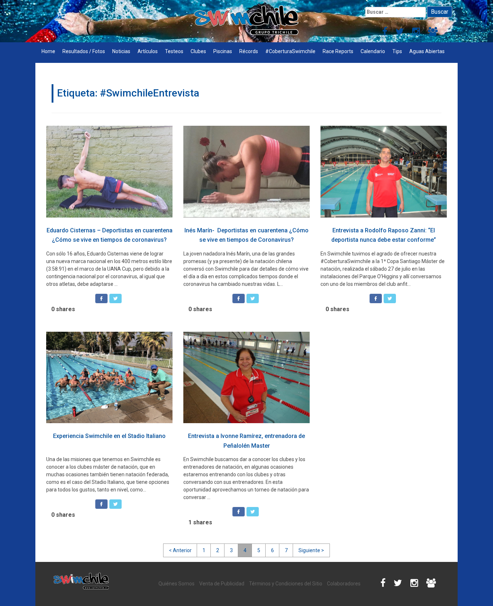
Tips (397, 51)
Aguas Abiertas (427, 51)
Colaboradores (344, 583)
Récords (248, 51)
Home (48, 51)
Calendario (373, 51)
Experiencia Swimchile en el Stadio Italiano (109, 436)
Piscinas (222, 51)
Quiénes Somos (176, 583)
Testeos (174, 51)
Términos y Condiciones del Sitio (285, 583)
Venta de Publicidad (221, 583)
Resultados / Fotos (83, 51)
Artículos (148, 51)
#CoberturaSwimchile (290, 51)
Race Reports (338, 51)
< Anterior (180, 550)
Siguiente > (311, 550)
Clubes (198, 51)
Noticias (121, 51)
